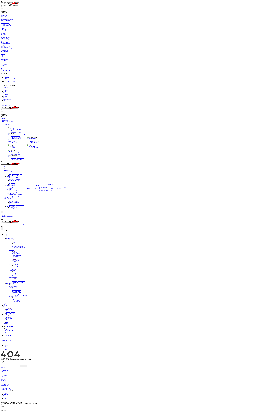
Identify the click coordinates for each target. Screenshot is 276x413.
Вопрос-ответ (4, 387)
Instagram (5, 89)
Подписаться (23, 366)
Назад (9, 235)
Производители (4, 370)
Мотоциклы (15, 244)
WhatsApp (5, 94)
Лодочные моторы (16, 290)
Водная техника (13, 286)
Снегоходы (15, 273)
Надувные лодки (16, 299)
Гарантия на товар (5, 385)
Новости (3, 376)
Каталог (8, 237)
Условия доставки (5, 384)
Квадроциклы (15, 260)
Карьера (3, 379)
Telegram (5, 90)
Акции (2, 368)
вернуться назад (4, 360)
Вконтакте (6, 87)
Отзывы (3, 377)
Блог (2, 371)
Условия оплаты (4, 383)
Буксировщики (15, 279)
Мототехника (12, 241)
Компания (8, 317)
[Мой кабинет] (1, 213)
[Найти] (2, 8)
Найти (2, 406)
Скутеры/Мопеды (16, 266)
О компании (4, 375)
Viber (4, 91)
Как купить (9, 309)
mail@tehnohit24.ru (6, 84)
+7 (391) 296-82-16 (5, 70)
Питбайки (14, 252)
